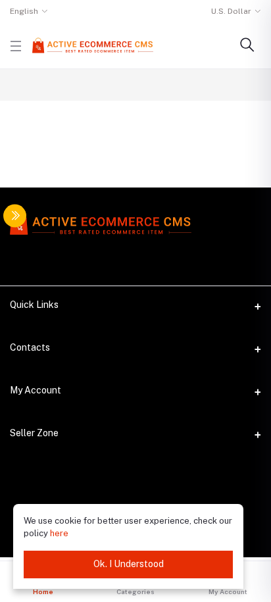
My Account (35, 390)
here (59, 533)
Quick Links (34, 304)
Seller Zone (34, 433)
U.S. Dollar (231, 11)
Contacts (30, 347)
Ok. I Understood (128, 564)
